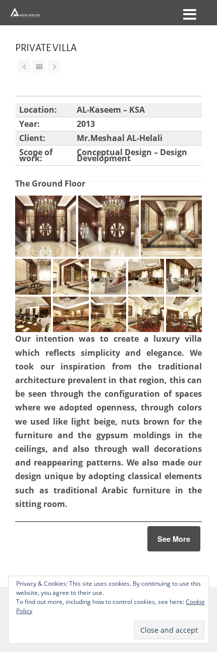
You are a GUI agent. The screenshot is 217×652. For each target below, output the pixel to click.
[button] (45, 226)
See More (173, 539)
